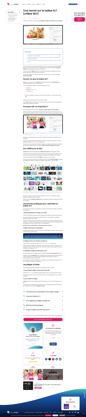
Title (30, 87)
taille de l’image (35, 142)
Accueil (24, 18)
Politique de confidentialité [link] (70, 415)
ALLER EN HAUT (84, 395)
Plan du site (46, 412)
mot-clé (30, 272)
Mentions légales (39, 412)
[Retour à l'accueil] (12, 4)
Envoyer (53, 344)
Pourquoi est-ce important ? (12, 15)
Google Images (48, 195)
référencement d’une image (45, 243)
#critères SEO (28, 345)
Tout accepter (48, 415)
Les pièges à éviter (11, 20)
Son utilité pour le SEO (11, 16)
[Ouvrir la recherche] (79, 4)
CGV (51, 412)
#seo (39, 345)
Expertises (29, 4)
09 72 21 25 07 (74, 4)
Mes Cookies (60, 412)
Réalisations (38, 4)
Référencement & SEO (36, 18)
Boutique (55, 412)
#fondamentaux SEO (34, 345)
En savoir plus (38, 387)
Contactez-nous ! (79, 19)
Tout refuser (55, 415)
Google (35, 248)
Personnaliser (62, 415)
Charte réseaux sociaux (29, 412)
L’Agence (24, 4)
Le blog (33, 4)
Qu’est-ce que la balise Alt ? (12, 13)
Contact (43, 4)
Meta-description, (33, 89)
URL (32, 91)
